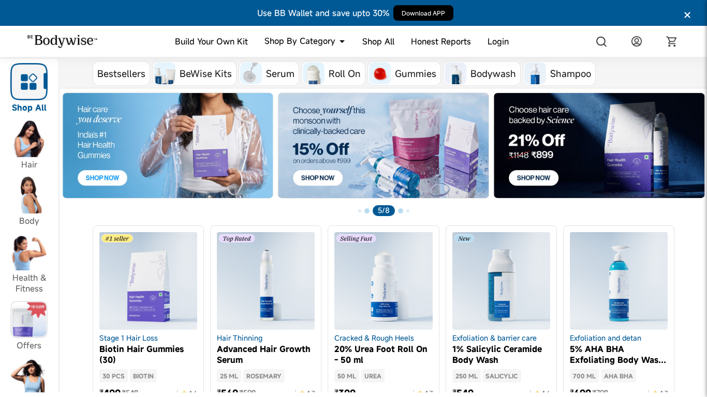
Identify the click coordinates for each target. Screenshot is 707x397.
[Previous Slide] (68, 157)
